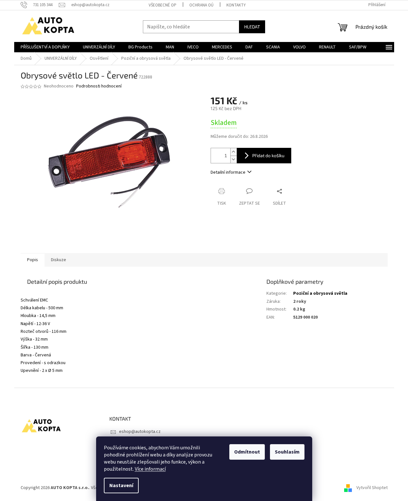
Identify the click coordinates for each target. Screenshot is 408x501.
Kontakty (236, 5)
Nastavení (121, 485)
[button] (138, 294)
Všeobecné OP (162, 5)
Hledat (252, 26)
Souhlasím (287, 451)
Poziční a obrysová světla (320, 293)
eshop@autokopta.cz (140, 431)
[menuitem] (45, 47)
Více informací (150, 469)
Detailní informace (228, 172)
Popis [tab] (32, 260)
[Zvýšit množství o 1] (233, 152)
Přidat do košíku (268, 155)
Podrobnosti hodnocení (99, 86)
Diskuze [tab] (58, 260)
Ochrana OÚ (201, 5)
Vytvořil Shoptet (372, 488)
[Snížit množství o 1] (233, 159)
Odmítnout (247, 451)
